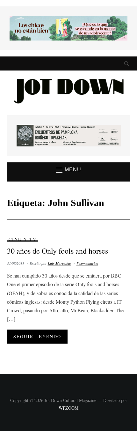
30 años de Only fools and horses (57, 251)
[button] (68, 170)
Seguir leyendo (37, 336)
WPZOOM (68, 408)
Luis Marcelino (59, 263)
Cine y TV (23, 239)
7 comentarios (87, 263)
